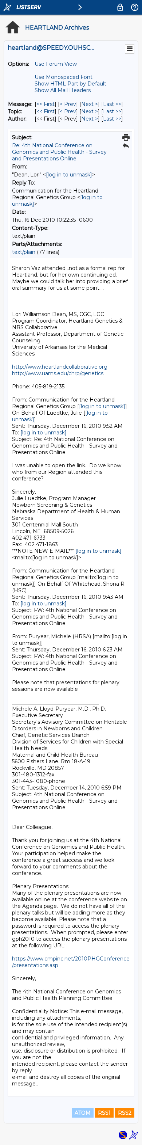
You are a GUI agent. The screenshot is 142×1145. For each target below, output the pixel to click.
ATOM (83, 1113)
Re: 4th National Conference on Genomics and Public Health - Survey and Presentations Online (59, 152)
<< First (45, 104)
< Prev (68, 104)
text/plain (23, 252)
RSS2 (124, 1113)
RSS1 (104, 1113)
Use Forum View (56, 64)
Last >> (112, 104)
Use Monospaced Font (63, 77)
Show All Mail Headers (63, 90)
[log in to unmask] (69, 174)
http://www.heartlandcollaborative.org (59, 367)
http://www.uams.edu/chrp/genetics (57, 373)
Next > (89, 104)
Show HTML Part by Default (70, 83)
